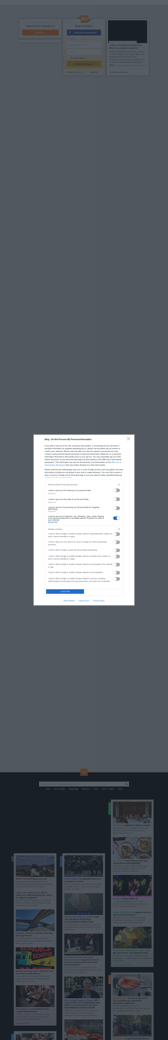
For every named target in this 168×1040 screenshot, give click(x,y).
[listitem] (84, 484)
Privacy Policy (99, 601)
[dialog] (84, 520)
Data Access (84, 601)
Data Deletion (69, 601)
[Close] (129, 439)
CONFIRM (65, 592)
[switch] (116, 490)
